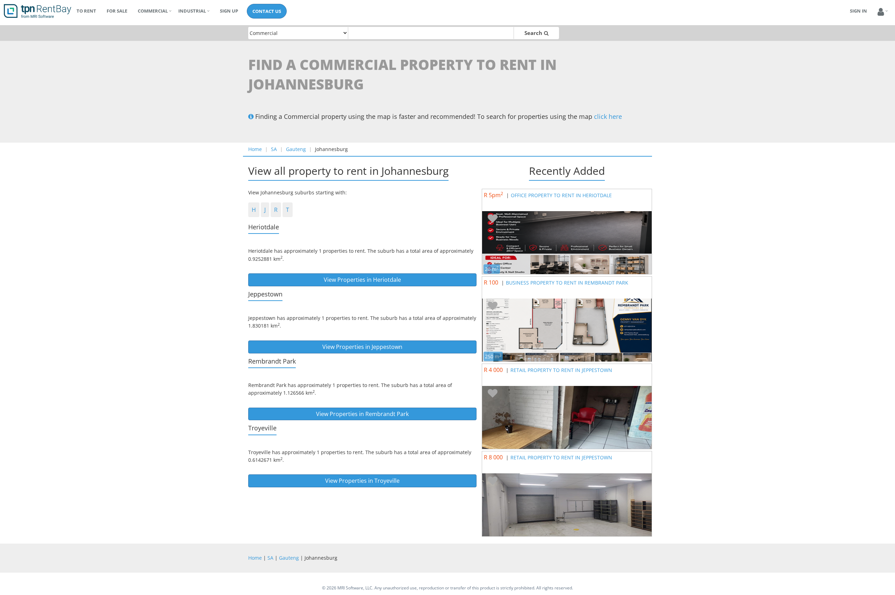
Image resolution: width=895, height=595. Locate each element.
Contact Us (266, 11)
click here (608, 116)
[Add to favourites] (493, 218)
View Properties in (362, 280)
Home (255, 149)
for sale (117, 11)
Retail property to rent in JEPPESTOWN (561, 370)
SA (274, 149)
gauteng (296, 149)
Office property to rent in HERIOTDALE (561, 195)
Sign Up (229, 11)
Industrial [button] (192, 11)
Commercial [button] (153, 11)
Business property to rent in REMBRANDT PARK (567, 282)
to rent (86, 11)
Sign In (858, 11)
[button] (880, 12)
